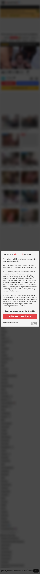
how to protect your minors (10, 322)
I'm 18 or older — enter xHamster (20, 316)
